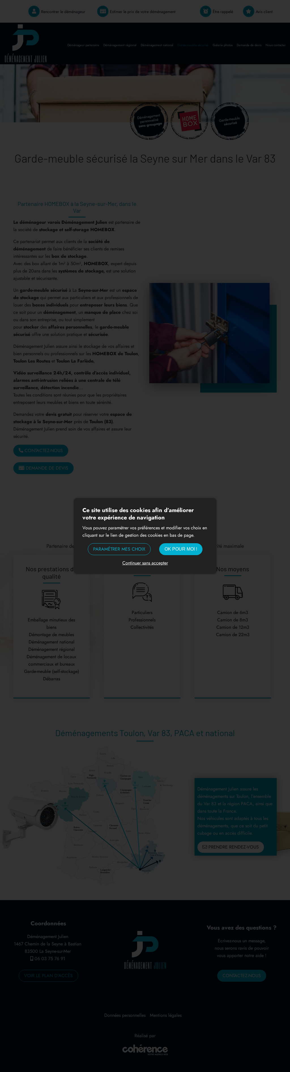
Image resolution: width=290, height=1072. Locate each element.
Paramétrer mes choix (119, 549)
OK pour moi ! (181, 549)
